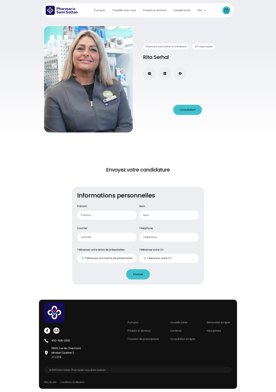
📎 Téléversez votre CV (157, 258)
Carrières (175, 331)
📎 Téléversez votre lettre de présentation (107, 258)
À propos (132, 322)
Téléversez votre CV (151, 250)
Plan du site (50, 382)
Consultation (187, 110)
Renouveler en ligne (218, 322)
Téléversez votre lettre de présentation (101, 250)
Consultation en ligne (182, 339)
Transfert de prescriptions (143, 339)
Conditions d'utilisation (72, 382)
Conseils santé (179, 322)
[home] (62, 10)
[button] (201, 10)
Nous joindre (214, 331)
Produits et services (139, 331)
